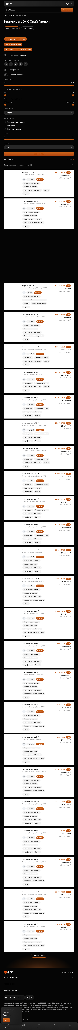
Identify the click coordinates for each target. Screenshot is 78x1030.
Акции (54, 1027)
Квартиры (8, 1027)
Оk (6, 1020)
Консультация (67, 10)
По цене (69, 159)
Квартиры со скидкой (17, 55)
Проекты (23, 1027)
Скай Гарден (8, 15)
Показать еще (39, 955)
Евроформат (14, 70)
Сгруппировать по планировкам (17, 165)
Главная (39, 1027)
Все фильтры (39, 154)
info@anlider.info (10, 1017)
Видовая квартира (16, 75)
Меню (70, 1027)
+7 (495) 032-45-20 (67, 972)
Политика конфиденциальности (16, 1019)
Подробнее (7, 1015)
